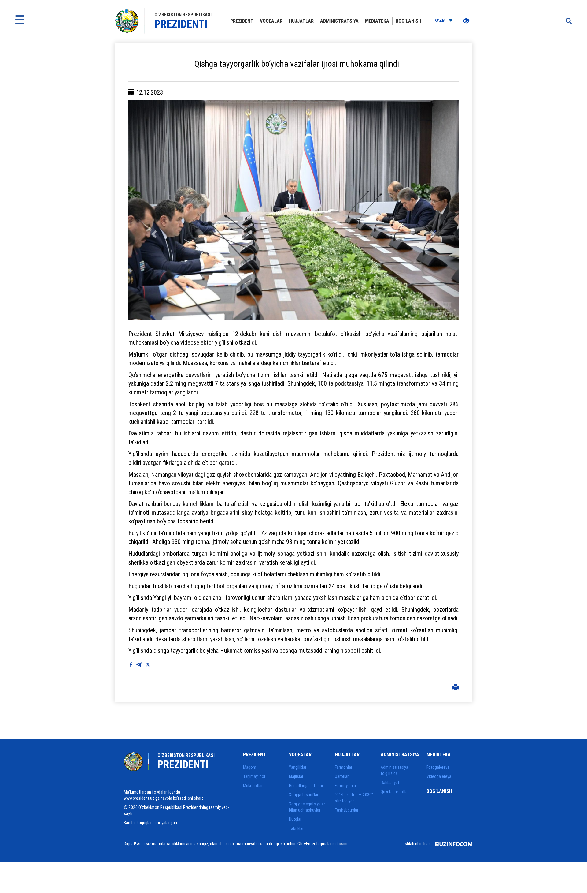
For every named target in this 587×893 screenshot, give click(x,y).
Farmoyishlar (346, 785)
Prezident (241, 21)
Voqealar (271, 21)
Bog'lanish (408, 21)
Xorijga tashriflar (303, 795)
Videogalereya (438, 776)
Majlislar (296, 776)
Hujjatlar (301, 21)
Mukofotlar (253, 785)
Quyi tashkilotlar (395, 791)
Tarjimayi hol (254, 776)
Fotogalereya (437, 767)
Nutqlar (295, 819)
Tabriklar (296, 828)
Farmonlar (343, 767)
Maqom (249, 767)
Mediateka (377, 21)
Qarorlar (342, 776)
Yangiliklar (297, 767)
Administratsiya (339, 21)
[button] (153, 210)
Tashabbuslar (346, 810)
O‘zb (440, 20)
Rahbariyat (390, 782)
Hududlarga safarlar (306, 785)
